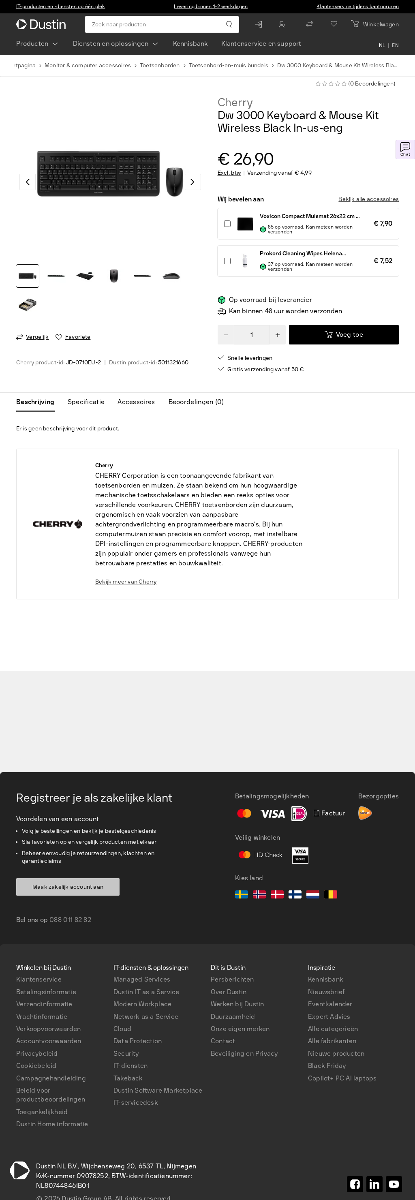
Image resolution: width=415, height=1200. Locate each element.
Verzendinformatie (44, 1004)
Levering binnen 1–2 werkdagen (211, 6)
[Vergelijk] (309, 24)
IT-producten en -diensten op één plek (60, 6)
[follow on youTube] (394, 1184)
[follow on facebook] (355, 1184)
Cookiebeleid (36, 1066)
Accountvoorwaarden (48, 1041)
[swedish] (241, 895)
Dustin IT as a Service (146, 992)
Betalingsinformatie (46, 992)
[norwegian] (259, 895)
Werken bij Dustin (237, 1004)
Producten (32, 43)
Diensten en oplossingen (111, 43)
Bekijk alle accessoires (368, 199)
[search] (229, 24)
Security (126, 1053)
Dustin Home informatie (52, 1124)
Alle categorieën (333, 1029)
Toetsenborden (160, 65)
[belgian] (330, 895)
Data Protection (137, 1041)
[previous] (27, 182)
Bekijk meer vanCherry (125, 581)
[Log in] (260, 24)
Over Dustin (228, 992)
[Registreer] (284, 24)
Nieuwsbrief (326, 992)
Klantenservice (39, 979)
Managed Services (141, 979)
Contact (223, 1041)
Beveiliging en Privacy (244, 1053)
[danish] (277, 895)
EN (395, 45)
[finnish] (295, 895)
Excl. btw (229, 173)
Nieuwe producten (336, 1053)
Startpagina (20, 65)
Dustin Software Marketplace (157, 1090)
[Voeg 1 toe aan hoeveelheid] (278, 334)
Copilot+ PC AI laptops (342, 1078)
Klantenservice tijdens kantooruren (358, 6)
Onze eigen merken (240, 1029)
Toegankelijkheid (42, 1112)
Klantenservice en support (261, 43)
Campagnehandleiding (51, 1078)
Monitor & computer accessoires (88, 65)
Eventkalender (330, 1004)
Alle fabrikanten (332, 1041)
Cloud (122, 1029)
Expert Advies (329, 1016)
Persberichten (232, 979)
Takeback (128, 1078)
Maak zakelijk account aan (67, 886)
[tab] (38, 402)
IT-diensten (130, 1066)
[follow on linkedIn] (374, 1184)
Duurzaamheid (233, 1016)
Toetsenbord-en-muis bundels (228, 65)
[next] (193, 182)
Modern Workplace (142, 1004)
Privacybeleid (37, 1053)
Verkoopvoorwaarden (48, 1029)
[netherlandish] (312, 895)
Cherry (235, 102)
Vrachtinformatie (41, 1016)
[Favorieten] (334, 24)
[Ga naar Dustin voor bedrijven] (42, 24)
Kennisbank (190, 43)
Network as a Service (145, 1016)
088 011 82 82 (70, 920)
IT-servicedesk (135, 1102)
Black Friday (327, 1066)
